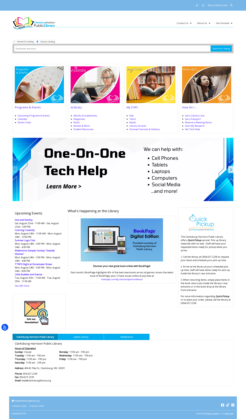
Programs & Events (28, 107)
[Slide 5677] (123, 169)
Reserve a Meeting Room (198, 122)
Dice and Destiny (24, 219)
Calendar (22, 119)
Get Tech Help (192, 129)
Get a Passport (193, 119)
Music (76, 122)
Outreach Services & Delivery (144, 129)
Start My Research (194, 125)
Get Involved (223, 23)
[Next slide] (230, 169)
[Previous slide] (15, 169)
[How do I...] (206, 85)
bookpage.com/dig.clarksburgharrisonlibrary (121, 279)
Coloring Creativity (25, 230)
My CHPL (132, 107)
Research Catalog (25, 41)
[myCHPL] (151, 85)
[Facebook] (222, 405)
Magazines (79, 119)
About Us (202, 23)
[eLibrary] (95, 85)
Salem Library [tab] (81, 336)
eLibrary (76, 107)
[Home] (34, 23)
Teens (132, 119)
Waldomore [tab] (127, 336)
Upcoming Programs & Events (34, 115)
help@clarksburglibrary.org (26, 400)
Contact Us (183, 23)
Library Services (137, 125)
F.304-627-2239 (36, 406)
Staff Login (229, 413)
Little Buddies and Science (28, 274)
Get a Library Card (217, 5)
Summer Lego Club (25, 240)
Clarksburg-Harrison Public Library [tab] (35, 336)
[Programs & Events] (39, 85)
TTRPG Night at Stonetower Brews (33, 264)
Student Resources (83, 129)
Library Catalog (47, 41)
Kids (131, 115)
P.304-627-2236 (19, 406)
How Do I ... (189, 107)
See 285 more (22, 285)
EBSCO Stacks (213, 413)
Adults (132, 122)
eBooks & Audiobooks (85, 115)
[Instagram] (232, 405)
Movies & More (81, 125)
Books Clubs (24, 122)
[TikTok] (227, 405)
